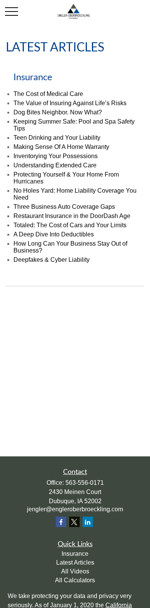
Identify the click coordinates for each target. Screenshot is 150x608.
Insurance (75, 553)
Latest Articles (75, 562)
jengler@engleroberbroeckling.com (75, 509)
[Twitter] (74, 522)
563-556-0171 (84, 482)
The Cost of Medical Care (48, 94)
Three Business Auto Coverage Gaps (64, 206)
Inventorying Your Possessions (55, 156)
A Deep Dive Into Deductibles (53, 234)
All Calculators (75, 580)
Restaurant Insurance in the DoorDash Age (71, 216)
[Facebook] (61, 522)
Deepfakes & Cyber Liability (51, 259)
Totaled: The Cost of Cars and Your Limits (70, 225)
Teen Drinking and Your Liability (56, 137)
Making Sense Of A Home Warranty (61, 147)
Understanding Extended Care (55, 165)
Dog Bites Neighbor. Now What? (57, 112)
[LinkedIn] (88, 522)
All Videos (75, 571)
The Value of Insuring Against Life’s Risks (70, 103)
